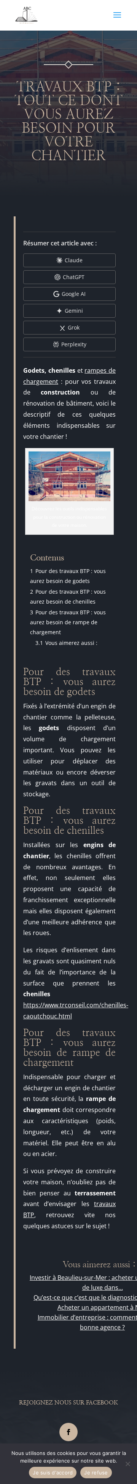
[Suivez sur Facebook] (68, 1432)
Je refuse (96, 1472)
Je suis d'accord (53, 1472)
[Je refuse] (127, 1464)
